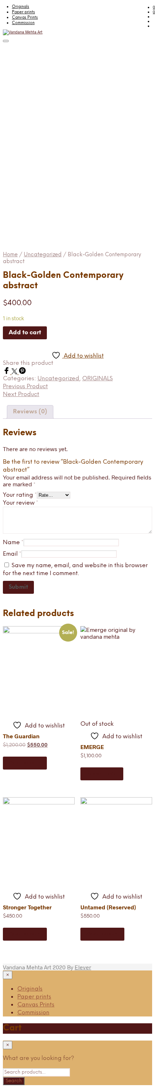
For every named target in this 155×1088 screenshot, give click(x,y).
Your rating (20, 495)
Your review (20, 503)
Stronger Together (27, 907)
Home (10, 255)
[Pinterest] (22, 371)
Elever (83, 967)
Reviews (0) (30, 412)
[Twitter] (15, 371)
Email (12, 554)
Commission (23, 23)
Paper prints (23, 12)
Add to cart (25, 763)
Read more (102, 774)
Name (13, 543)
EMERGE (92, 746)
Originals (20, 7)
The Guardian (21, 736)
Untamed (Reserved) (108, 907)
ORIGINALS (97, 379)
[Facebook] (7, 371)
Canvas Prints (25, 17)
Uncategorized (43, 255)
